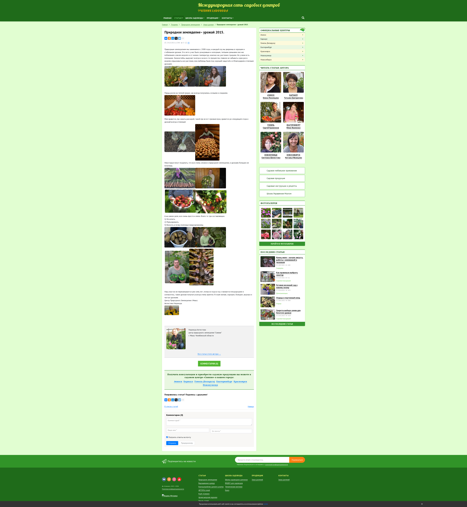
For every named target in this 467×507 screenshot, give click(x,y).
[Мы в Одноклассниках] (169, 479)
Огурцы (278, 304)
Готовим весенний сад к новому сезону (286, 286)
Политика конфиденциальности (173, 489)
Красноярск (240, 381)
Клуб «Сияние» (204, 494)
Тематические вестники (233, 487)
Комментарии (209, 363)
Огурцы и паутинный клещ (288, 297)
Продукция (212, 18)
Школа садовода (194, 18)
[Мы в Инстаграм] (174, 479)
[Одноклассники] (169, 38)
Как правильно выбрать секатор (287, 273)
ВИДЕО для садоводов (234, 483)
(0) (188, 43)
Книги (227, 490)
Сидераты (279, 268)
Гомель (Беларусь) (204, 381)
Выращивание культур (206, 483)
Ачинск (178, 381)
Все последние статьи (282, 324)
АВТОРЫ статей (204, 490)
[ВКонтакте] (165, 38)
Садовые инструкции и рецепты (282, 186)
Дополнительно (282, 293)
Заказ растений (257, 480)
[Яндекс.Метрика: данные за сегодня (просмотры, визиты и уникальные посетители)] (169, 495)
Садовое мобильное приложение (282, 170)
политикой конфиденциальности (276, 464)
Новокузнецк (210, 384)
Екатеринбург (224, 381)
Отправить (172, 443)
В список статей (171, 406)
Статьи (178, 18)
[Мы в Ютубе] (179, 479)
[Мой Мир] (172, 38)
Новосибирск (266, 59)
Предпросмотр (187, 443)
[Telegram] (179, 38)
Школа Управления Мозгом (279, 193)
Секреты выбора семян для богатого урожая (288, 311)
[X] (176, 38)
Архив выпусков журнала (207, 497)
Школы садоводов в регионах (236, 480)
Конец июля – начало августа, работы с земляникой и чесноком (289, 260)
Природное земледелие (207, 480)
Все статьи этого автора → (209, 354)
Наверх (251, 406)
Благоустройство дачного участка (211, 487)
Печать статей (203, 501)
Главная (167, 18)
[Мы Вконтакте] (164, 479)
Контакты (227, 18)
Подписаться (297, 460)
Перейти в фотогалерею (282, 243)
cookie (265, 504)
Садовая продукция (276, 178)
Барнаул (188, 381)
